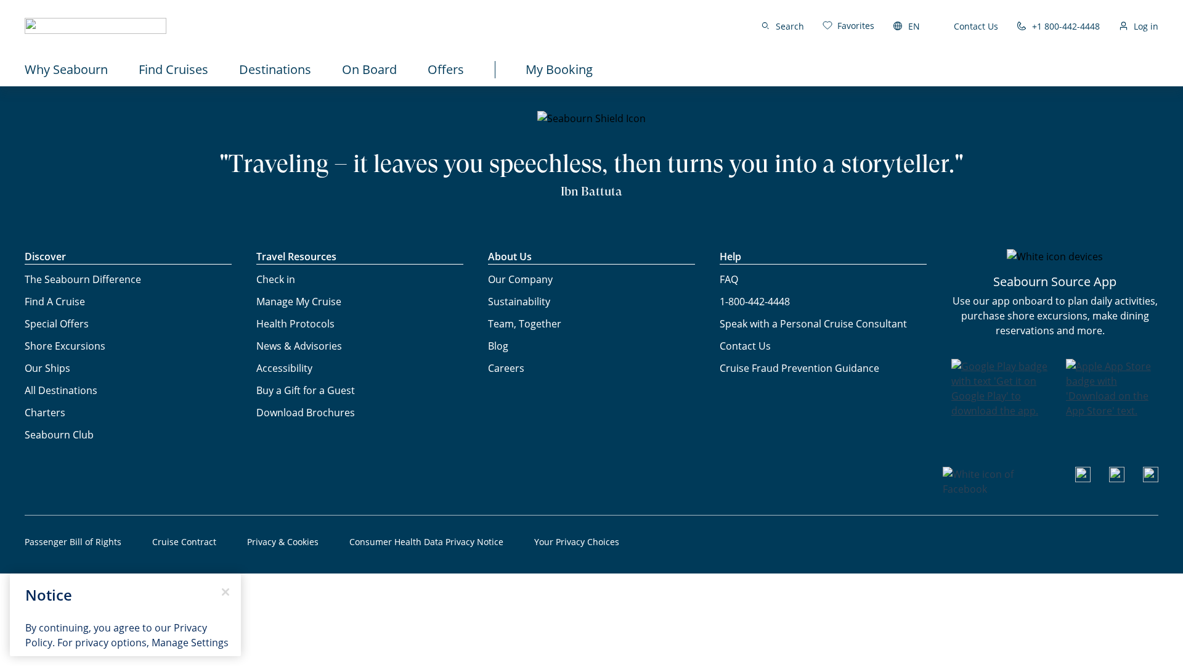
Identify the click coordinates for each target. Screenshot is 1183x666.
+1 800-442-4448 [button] (1066, 26)
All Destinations (61, 390)
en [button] (914, 26)
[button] (95, 26)
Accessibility (284, 368)
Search (790, 26)
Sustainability (519, 301)
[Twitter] (1150, 478)
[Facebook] (1000, 489)
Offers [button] (446, 69)
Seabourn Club (59, 435)
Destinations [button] (275, 69)
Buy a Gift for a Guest (305, 390)
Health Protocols (295, 324)
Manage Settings (190, 642)
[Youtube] (1083, 478)
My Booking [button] (559, 69)
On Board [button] (369, 69)
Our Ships (47, 368)
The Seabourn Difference (83, 279)
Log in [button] (1146, 26)
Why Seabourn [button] (66, 69)
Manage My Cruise (298, 301)
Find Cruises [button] (173, 69)
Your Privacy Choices (576, 542)
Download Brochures (305, 412)
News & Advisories (299, 346)
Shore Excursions (65, 346)
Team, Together (524, 324)
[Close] (225, 592)
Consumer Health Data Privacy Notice (426, 542)
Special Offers (57, 324)
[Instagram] (1116, 478)
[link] (848, 25)
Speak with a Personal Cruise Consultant (813, 324)
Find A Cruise (55, 301)
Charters (45, 412)
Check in (275, 279)
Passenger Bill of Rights (73, 542)
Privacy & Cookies (283, 542)
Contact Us (976, 26)
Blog (498, 346)
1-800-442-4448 (755, 301)
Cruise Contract (184, 542)
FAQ (729, 279)
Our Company (520, 279)
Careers (506, 368)
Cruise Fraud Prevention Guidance (799, 368)
